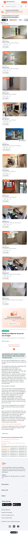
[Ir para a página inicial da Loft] (3, 7)
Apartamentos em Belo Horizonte (11, 439)
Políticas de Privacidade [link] (7, 512)
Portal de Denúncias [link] (6, 509)
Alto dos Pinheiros (5, 441)
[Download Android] (7, 504)
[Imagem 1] (14, 63)
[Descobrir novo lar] (25, 11)
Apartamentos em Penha (15, 456)
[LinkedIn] (14, 526)
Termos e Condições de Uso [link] (8, 515)
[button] (14, 484)
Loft (2, 439)
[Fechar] (2, 2)
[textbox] (14, 6)
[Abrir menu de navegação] (25, 6)
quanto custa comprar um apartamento (11, 424)
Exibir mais (4, 433)
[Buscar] (21, 7)
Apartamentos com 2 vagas (7, 456)
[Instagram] (10, 526)
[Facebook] (18, 526)
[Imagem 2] (15, 63)
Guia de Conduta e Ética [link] (7, 517)
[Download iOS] (17, 504)
